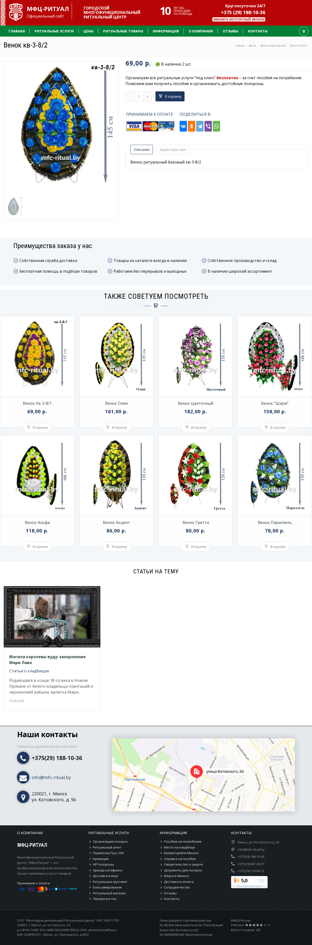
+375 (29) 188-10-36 (243, 12)
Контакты (171, 899)
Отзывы (170, 893)
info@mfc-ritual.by (51, 777)
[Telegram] (200, 126)
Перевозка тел (104, 899)
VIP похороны (103, 864)
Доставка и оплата (179, 881)
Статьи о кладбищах (29, 671)
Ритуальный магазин (109, 893)
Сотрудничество (177, 887)
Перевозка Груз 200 (108, 853)
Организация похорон (110, 841)
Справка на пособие (180, 859)
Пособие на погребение (183, 841)
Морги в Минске (176, 876)
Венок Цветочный (195, 403)
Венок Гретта (196, 522)
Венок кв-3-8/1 (37, 403)
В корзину (173, 96)
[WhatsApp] (216, 126)
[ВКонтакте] (183, 126)
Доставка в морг (105, 876)
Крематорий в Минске (181, 853)
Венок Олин (116, 403)
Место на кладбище (179, 847)
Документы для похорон (183, 870)
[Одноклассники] (191, 126)
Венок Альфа (37, 522)
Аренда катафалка (107, 870)
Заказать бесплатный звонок (238, 19)
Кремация (100, 859)
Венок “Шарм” (275, 403)
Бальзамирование (107, 887)
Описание (142, 149)
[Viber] (208, 126)
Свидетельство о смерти (183, 864)
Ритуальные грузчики (110, 881)
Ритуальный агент (107, 847)
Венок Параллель (275, 522)
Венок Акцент (116, 522)
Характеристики (173, 149)
